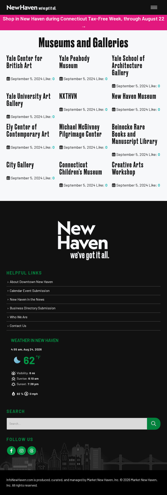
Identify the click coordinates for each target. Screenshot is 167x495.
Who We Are (18, 317)
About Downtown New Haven (31, 281)
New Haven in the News (27, 299)
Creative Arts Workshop (128, 168)
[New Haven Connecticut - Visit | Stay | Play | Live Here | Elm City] (32, 7)
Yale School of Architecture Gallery (128, 66)
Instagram (21, 450)
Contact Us (18, 325)
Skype (31, 450)
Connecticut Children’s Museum (80, 168)
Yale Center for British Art (25, 62)
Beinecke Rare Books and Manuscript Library (135, 134)
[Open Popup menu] (154, 7)
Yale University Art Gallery (29, 100)
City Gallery (20, 165)
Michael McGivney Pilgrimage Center (80, 130)
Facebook (11, 450)
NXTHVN (68, 96)
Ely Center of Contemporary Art (28, 130)
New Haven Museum (134, 96)
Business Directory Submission (32, 308)
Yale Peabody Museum (74, 62)
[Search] (153, 424)
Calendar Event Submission (30, 290)
